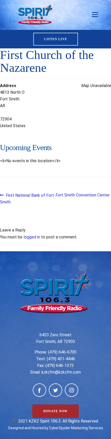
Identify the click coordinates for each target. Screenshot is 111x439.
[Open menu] (95, 15)
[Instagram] (71, 390)
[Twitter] (55, 390)
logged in (31, 237)
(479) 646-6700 (62, 352)
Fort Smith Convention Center (83, 195)
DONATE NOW (55, 411)
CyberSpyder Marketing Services (76, 428)
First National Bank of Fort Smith (27, 198)
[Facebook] (39, 390)
